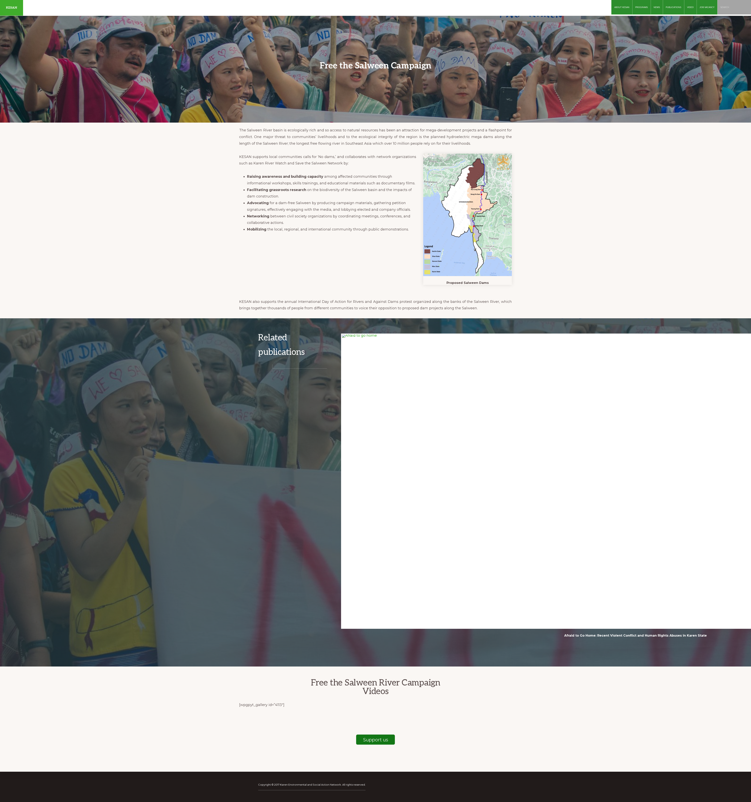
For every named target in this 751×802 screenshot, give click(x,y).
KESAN (11, 8)
